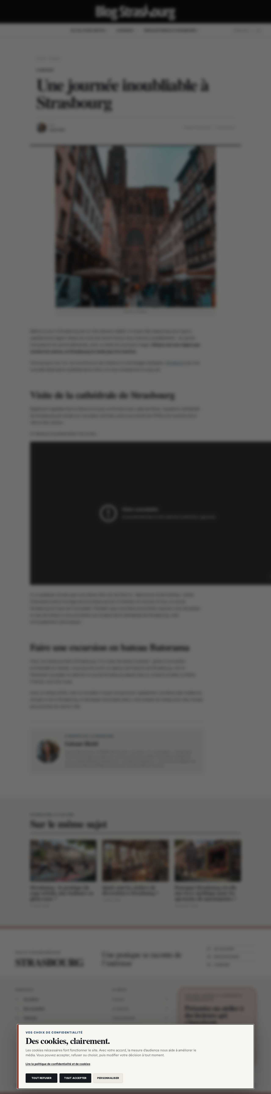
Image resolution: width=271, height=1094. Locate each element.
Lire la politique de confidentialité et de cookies (58, 1064)
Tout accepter (75, 1078)
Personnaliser (108, 1078)
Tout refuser (41, 1078)
